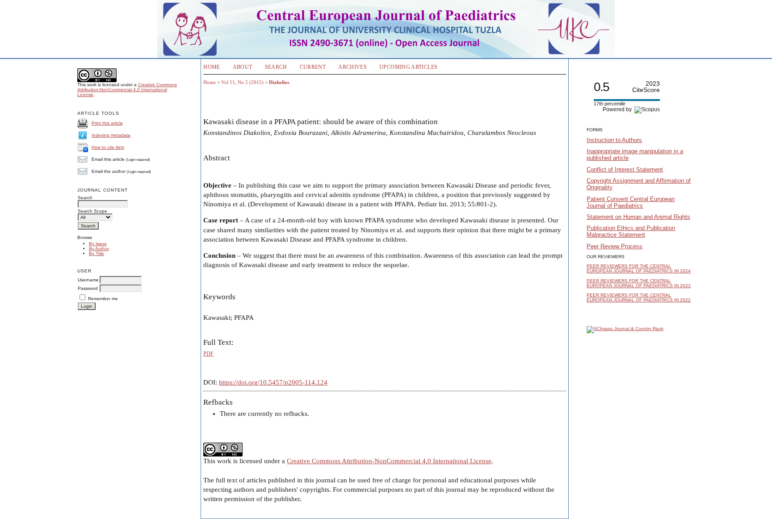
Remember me (103, 298)
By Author (99, 248)
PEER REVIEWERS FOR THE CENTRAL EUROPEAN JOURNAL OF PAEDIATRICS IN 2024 (639, 268)
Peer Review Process (614, 246)
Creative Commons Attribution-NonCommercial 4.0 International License (127, 89)
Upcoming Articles (408, 67)
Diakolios (279, 82)
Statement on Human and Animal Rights (638, 216)
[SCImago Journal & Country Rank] (625, 328)
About (242, 67)
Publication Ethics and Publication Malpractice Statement (631, 231)
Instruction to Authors (614, 140)
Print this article (107, 123)
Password (88, 288)
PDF (208, 354)
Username (88, 279)
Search (276, 67)
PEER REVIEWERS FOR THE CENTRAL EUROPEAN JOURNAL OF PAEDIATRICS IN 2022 (639, 297)
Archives (352, 67)
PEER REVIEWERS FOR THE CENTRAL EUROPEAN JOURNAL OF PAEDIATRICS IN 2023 (639, 283)
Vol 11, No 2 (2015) (242, 82)
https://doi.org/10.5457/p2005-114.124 (273, 382)
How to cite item (108, 147)
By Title (96, 253)
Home (211, 67)
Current (313, 67)
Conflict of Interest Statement (625, 169)
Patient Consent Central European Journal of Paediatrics (631, 202)
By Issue (98, 243)
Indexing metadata (111, 135)
